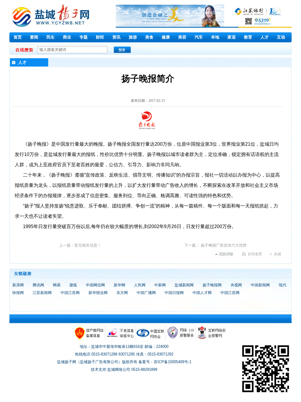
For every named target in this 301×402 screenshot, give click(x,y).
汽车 (199, 37)
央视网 (236, 285)
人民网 (140, 285)
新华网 (119, 285)
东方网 (122, 292)
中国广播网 (146, 292)
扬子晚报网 (212, 285)
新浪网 (18, 285)
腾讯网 (38, 285)
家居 (232, 37)
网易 (57, 285)
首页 (18, 37)
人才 (264, 37)
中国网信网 (95, 285)
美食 (149, 37)
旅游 (133, 37)
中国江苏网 (70, 292)
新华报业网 (98, 292)
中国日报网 (174, 292)
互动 (281, 37)
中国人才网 (202, 292)
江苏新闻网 (42, 292)
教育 (248, 37)
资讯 (116, 37)
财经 (100, 37)
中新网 (160, 285)
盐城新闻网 (184, 285)
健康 (166, 37)
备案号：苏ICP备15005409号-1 (164, 362)
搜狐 (73, 285)
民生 (50, 37)
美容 (182, 37)
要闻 (34, 37)
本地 (215, 37)
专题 (83, 37)
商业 (67, 37)
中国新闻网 (260, 285)
